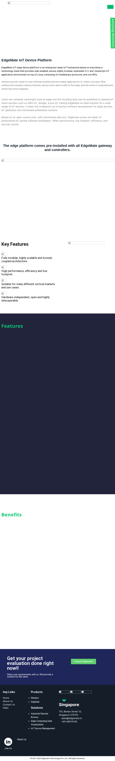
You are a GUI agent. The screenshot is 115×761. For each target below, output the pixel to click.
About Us (8, 701)
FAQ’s (5, 707)
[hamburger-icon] (110, 7)
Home (6, 697)
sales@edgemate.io (71, 718)
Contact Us (9, 704)
